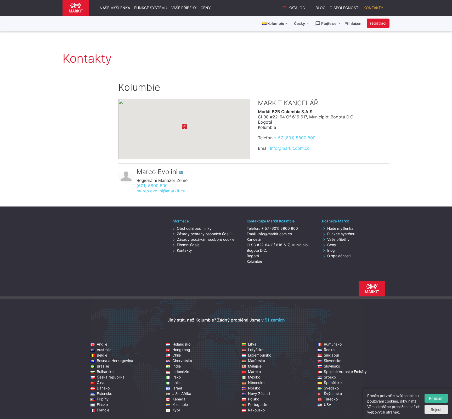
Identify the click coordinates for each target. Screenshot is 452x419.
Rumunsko (333, 344)
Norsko (254, 388)
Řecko (329, 349)
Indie (176, 366)
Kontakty (373, 7)
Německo (256, 382)
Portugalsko (258, 404)
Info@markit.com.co (290, 148)
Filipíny (103, 399)
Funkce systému (150, 7)
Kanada (178, 399)
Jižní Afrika (181, 393)
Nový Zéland (259, 393)
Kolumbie (180, 404)
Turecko (331, 399)
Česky (300, 23)
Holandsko (181, 344)
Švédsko (331, 388)
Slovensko (332, 360)
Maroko (254, 371)
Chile (176, 355)
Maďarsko (256, 360)
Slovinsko (332, 366)
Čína (100, 382)
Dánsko (103, 388)
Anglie (102, 344)
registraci (378, 23)
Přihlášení (353, 23)
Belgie (102, 355)
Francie (103, 410)
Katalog (297, 7)
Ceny (206, 7)
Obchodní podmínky (194, 228)
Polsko (253, 399)
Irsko (176, 377)
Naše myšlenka (115, 7)
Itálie (176, 382)
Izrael (177, 388)
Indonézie (180, 371)
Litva (252, 344)
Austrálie (104, 349)
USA (327, 404)
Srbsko (330, 377)
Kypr (176, 410)
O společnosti (344, 7)
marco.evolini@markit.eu (161, 190)
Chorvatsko (182, 360)
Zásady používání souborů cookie (205, 239)
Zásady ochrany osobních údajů (204, 234)
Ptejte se (329, 23)
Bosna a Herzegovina (115, 360)
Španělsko (333, 382)
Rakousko (256, 410)
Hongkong (181, 349)
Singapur (331, 355)
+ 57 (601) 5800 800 (294, 137)
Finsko (102, 404)
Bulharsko (105, 371)
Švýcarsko (333, 393)
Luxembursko (259, 355)
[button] (184, 126)
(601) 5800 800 (152, 185)
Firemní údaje (188, 245)
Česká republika (111, 377)
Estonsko (104, 393)
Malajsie (255, 366)
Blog (320, 7)
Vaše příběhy (183, 7)
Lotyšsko (255, 349)
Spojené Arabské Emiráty (345, 371)
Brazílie (103, 366)
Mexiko (254, 377)
